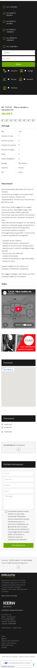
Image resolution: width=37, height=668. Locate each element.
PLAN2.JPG (8, 427)
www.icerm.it (7, 606)
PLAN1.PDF (8, 425)
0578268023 (12, 621)
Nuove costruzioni (7, 645)
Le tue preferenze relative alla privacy (19, 663)
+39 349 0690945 (26, 560)
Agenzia (4, 638)
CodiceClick (15, 656)
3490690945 (12, 623)
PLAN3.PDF (8, 432)
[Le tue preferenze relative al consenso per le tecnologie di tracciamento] (33, 664)
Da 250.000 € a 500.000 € (11, 14)
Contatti (4, 647)
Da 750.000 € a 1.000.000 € (11, 31)
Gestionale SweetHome (30, 656)
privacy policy (17, 522)
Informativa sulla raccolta (8, 666)
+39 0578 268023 (14, 560)
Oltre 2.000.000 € (11, 46)
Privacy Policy (6, 628)
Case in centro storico (8, 643)
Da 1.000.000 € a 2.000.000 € (11, 39)
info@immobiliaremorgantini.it (17, 563)
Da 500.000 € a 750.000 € (11, 22)
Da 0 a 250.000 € (11, 7)
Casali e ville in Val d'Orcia (10, 641)
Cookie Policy (16, 628)
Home (3, 636)
